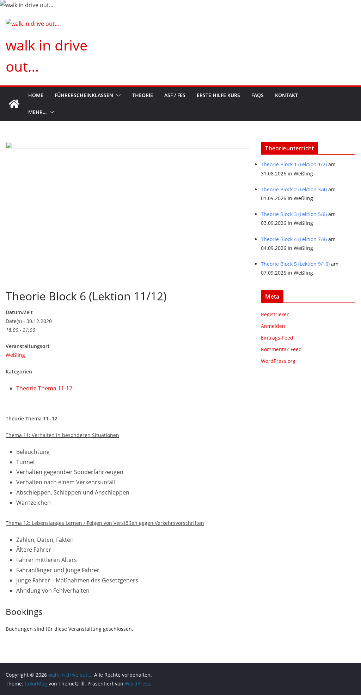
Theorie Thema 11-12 (44, 388)
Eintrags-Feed (277, 337)
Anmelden (273, 326)
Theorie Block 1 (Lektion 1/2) (294, 164)
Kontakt (286, 95)
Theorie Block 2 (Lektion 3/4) (294, 189)
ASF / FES (174, 95)
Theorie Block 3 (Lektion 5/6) (294, 214)
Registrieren (275, 314)
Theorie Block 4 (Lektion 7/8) (294, 239)
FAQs (257, 95)
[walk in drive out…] (14, 103)
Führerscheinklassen (84, 95)
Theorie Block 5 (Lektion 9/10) (295, 263)
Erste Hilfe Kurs (218, 95)
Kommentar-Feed (281, 349)
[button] (117, 95)
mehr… (37, 112)
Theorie (142, 95)
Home (35, 95)
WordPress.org (278, 361)
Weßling (15, 355)
